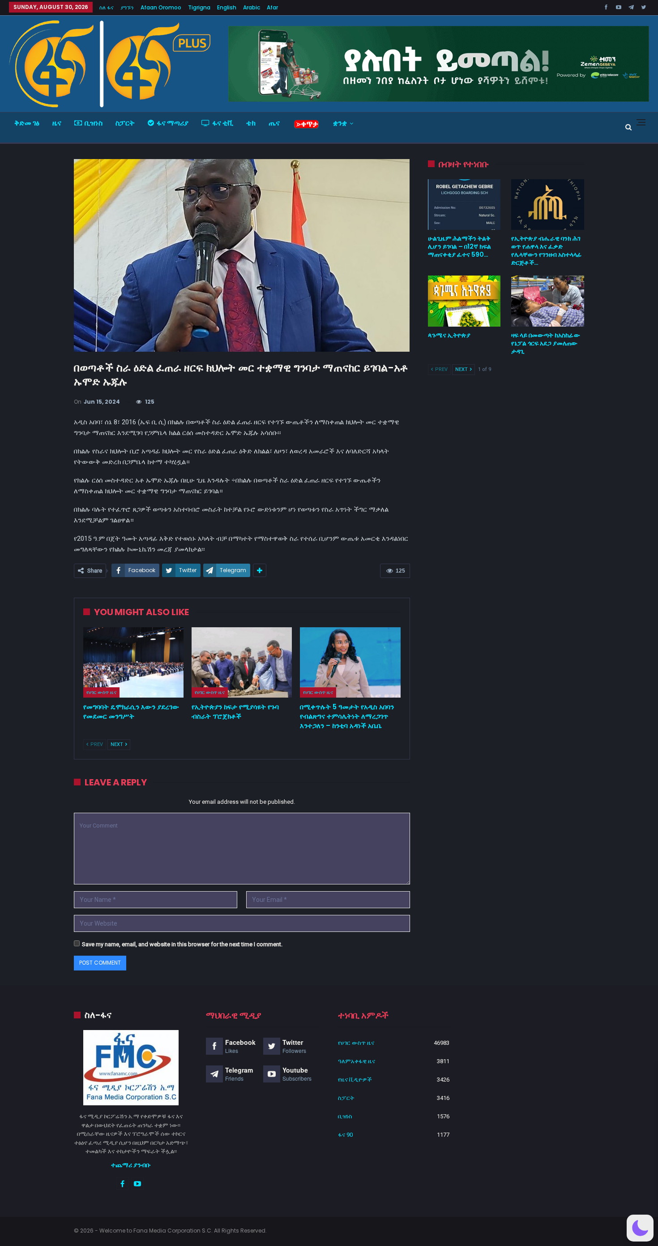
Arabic (251, 7)
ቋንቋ (340, 123)
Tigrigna (199, 7)
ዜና (56, 123)
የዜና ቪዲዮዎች (355, 1079)
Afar (272, 7)
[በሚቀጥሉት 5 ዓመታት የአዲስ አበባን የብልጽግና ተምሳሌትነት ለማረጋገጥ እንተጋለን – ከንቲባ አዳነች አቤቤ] (350, 662)
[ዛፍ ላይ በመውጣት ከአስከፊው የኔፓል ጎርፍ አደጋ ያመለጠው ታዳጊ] (547, 301)
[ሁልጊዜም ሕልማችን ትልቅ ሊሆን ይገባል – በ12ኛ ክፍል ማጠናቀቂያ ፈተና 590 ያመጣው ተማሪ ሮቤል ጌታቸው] (464, 204)
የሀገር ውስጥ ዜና (101, 692)
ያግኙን (127, 7)
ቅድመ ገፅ (26, 123)
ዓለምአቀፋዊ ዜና (356, 1061)
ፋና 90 (345, 1134)
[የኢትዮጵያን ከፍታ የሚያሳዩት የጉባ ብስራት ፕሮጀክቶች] (242, 662)
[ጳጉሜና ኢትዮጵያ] (464, 301)
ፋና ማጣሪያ (172, 123)
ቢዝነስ (94, 123)
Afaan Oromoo (161, 7)
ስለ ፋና (106, 7)
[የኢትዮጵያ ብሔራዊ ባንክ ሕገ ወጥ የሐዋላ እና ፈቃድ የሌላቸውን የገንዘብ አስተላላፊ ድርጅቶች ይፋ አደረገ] (547, 204)
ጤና (274, 123)
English (226, 7)
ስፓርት (125, 123)
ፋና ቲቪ (222, 123)
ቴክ (251, 123)
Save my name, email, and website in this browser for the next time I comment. (182, 944)
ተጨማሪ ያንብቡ (131, 1164)
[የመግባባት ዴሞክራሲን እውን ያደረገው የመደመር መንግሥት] (133, 662)
